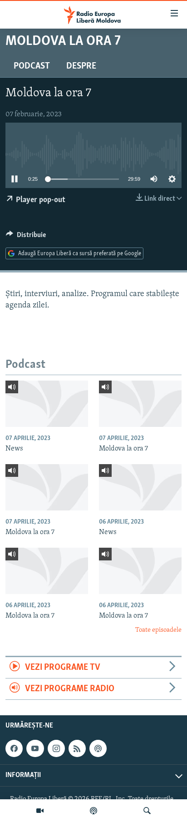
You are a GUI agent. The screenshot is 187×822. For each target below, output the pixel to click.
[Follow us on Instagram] (56, 748)
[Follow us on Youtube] (35, 748)
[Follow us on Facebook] (14, 748)
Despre (81, 66)
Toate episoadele (158, 630)
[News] (46, 404)
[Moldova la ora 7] (140, 404)
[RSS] (77, 748)
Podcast (32, 66)
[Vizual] (40, 810)
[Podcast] (93, 810)
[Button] (26, 237)
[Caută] (147, 810)
